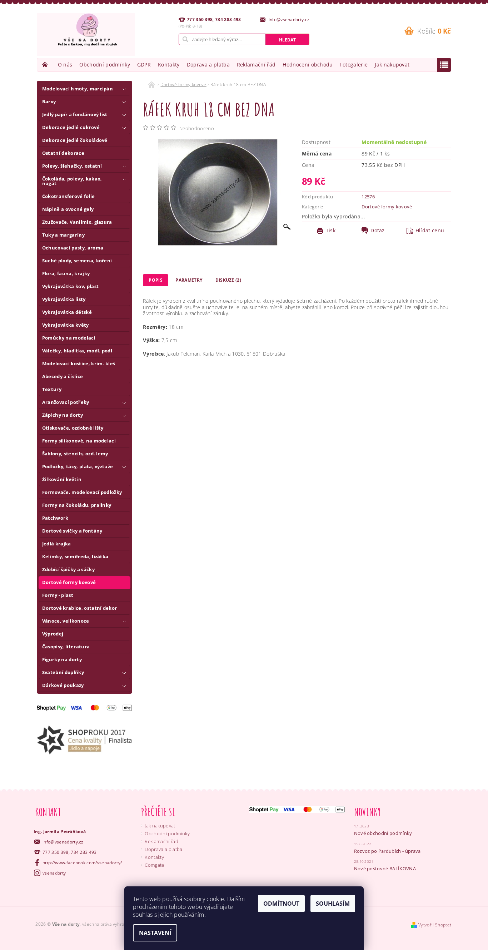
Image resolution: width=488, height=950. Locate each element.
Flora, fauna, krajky (66, 273)
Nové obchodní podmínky (383, 833)
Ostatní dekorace (63, 153)
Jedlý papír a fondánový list (75, 114)
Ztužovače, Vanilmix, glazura (77, 222)
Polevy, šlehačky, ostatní (72, 166)
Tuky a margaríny (63, 235)
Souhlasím (333, 903)
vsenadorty (54, 873)
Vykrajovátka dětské (67, 312)
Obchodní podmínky (104, 64)
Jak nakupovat (392, 64)
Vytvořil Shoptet (434, 925)
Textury (51, 389)
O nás (65, 64)
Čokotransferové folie (68, 196)
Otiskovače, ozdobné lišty (73, 428)
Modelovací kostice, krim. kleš (78, 363)
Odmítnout (281, 903)
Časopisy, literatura (66, 646)
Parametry (188, 280)
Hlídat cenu (429, 230)
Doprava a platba (208, 64)
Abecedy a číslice (62, 376)
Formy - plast (57, 595)
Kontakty (169, 64)
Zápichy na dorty (62, 415)
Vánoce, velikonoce (65, 621)
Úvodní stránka (45, 64)
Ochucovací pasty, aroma (72, 247)
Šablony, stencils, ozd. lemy (75, 453)
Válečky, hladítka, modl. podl (77, 350)
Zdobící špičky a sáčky (68, 569)
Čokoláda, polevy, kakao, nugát (72, 181)
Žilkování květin (61, 479)
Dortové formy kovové (69, 582)
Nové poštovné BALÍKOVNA (385, 868)
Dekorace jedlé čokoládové (75, 140)
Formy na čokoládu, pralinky (76, 505)
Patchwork (55, 518)
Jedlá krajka (56, 543)
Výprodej (53, 633)
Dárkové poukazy (63, 685)
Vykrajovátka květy (65, 325)
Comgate (154, 865)
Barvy (49, 101)
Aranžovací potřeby (65, 402)
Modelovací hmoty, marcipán (77, 88)
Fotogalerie (354, 64)
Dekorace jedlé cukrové (71, 127)
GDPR (144, 64)
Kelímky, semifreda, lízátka (75, 556)
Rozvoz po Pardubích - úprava (387, 851)
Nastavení (155, 933)
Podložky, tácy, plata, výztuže (77, 466)
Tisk (330, 230)
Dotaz (377, 230)
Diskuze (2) (228, 280)
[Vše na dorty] (86, 34)
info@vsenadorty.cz (63, 842)
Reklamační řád (256, 64)
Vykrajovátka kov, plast (70, 286)
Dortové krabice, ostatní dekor (79, 608)
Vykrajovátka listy (64, 299)
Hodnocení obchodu (308, 64)
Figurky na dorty (62, 659)
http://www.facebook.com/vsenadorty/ (82, 863)
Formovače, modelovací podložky (82, 492)
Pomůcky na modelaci (68, 338)
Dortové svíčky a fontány (72, 531)
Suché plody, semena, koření (77, 260)
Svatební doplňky (63, 672)
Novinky (367, 811)
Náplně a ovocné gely (68, 209)
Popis (156, 280)
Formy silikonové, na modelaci (79, 440)
